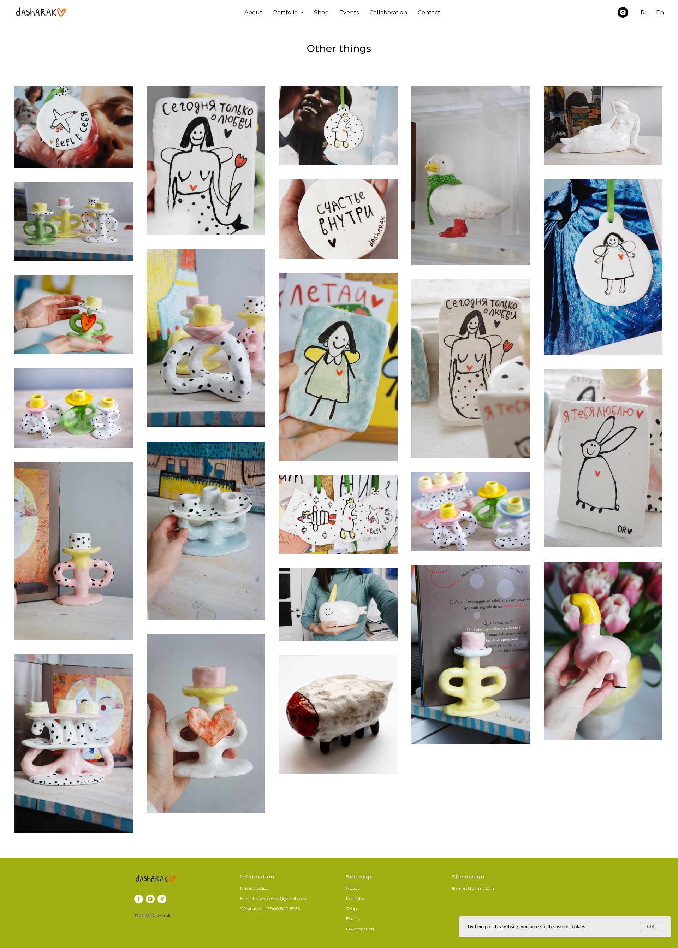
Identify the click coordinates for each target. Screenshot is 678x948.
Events (349, 12)
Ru (645, 12)
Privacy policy (254, 888)
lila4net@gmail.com (473, 888)
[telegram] (161, 899)
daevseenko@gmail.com (281, 898)
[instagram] (623, 12)
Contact (429, 12)
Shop (321, 12)
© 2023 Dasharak (152, 915)
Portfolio (355, 898)
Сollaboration (360, 928)
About (253, 12)
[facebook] (138, 899)
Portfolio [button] (286, 12)
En (660, 12)
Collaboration (388, 12)
